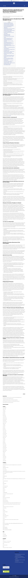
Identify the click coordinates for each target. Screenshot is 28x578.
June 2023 (4, 425)
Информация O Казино (7, 35)
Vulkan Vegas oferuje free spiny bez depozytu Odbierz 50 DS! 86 (10, 519)
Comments (5, 535)
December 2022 (5, 433)
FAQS (3, 543)
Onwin (3, 509)
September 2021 (5, 450)
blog (3, 482)
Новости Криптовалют (6, 524)
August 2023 (4, 423)
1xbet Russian (4, 473)
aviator (4, 474)
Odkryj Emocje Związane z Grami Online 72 (8, 506)
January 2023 (4, 432)
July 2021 (4, 452)
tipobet (4, 518)
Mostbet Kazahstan (5, 500)
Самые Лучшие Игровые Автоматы (9, 25)
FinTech (4, 491)
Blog (3, 546)
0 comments (11, 13)
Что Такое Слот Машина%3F (8, 31)
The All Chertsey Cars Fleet (6, 542)
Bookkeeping (4, 483)
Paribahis (4, 510)
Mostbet (4, 496)
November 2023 (5, 419)
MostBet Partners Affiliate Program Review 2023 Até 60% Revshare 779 (11, 502)
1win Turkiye (4, 468)
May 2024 (4, 412)
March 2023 (4, 429)
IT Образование (5, 492)
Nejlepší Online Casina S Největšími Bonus (8, 398)
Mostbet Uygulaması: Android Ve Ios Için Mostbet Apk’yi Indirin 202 (11, 401)
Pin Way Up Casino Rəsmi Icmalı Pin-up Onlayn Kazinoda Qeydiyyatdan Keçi (12, 397)
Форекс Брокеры (5, 527)
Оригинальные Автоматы (7, 63)
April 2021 (4, 455)
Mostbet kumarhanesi (5, 501)
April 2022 (4, 442)
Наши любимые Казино (7, 64)
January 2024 (4, 416)
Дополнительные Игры (7, 34)
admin (4, 13)
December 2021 (5, 447)
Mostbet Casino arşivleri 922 (6, 497)
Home (3, 539)
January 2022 (4, 446)
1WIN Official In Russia (5, 467)
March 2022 (4, 443)
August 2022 (4, 437)
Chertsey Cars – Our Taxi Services (7, 541)
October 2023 (4, 420)
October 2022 (4, 434)
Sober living (4, 514)
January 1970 (4, 460)
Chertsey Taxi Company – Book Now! (7, 547)
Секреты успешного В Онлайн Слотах (9, 55)
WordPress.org (4, 536)
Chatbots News (5, 487)
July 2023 (4, 424)
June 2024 (4, 411)
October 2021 (4, 448)
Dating (4, 488)
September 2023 (5, 421)
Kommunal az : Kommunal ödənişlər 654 (8, 493)
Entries (4, 534)
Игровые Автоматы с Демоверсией (8, 24)
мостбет (10, 115)
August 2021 (4, 451)
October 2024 (4, 407)
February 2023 (4, 430)
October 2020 (4, 457)
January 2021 (4, 456)
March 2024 (4, 415)
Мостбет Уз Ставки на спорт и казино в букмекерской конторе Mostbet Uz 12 (13, 523)
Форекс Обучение (5, 528)
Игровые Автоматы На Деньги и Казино (9, 30)
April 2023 (4, 428)
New (3, 505)
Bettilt (4, 477)
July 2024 (4, 410)
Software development (5, 515)
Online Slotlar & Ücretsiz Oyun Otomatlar (8, 402)
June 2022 (4, 439)
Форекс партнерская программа (7, 529)
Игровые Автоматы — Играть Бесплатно (9, 62)
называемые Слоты (6, 50)
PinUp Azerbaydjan (5, 511)
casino (3, 484)
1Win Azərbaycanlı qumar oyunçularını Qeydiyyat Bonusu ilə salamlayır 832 (12, 464)
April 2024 (4, 414)
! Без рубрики (4, 463)
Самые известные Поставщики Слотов (9, 49)
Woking (9, 13)
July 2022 (4, 438)
